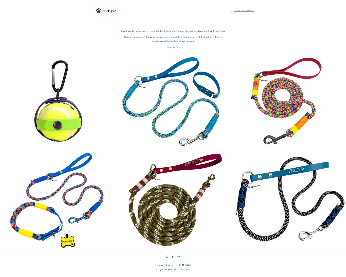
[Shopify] (186, 265)
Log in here (185, 270)
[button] (242, 10)
